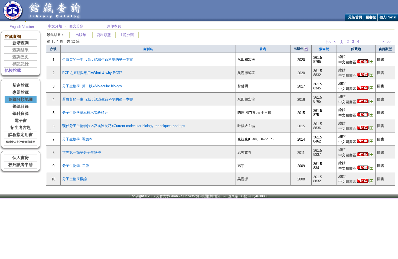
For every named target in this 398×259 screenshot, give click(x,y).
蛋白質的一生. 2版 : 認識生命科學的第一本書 (97, 99)
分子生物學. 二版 (75, 166)
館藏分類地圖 (20, 99)
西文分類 (76, 26)
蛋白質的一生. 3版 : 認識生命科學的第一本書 (97, 59)
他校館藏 (13, 70)
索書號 (324, 49)
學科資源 (20, 113)
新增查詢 (20, 43)
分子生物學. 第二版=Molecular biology (92, 86)
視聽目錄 (20, 106)
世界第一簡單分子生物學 (81, 152)
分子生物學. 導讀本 (77, 139)
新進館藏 (20, 85)
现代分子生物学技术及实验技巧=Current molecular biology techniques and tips (123, 126)
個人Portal (387, 17)
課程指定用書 (20, 134)
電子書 (21, 120)
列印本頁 (114, 26)
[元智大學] (13, 20)
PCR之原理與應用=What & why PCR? (92, 73)
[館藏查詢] (55, 20)
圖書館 (371, 17)
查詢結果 (20, 50)
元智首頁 (355, 17)
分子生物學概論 (74, 179)
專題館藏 (20, 92)
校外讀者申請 (20, 165)
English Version (21, 27)
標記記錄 (20, 64)
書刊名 (148, 49)
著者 (263, 49)
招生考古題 (21, 127)
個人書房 (20, 158)
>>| (389, 42)
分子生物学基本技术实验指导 (85, 113)
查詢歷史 (20, 57)
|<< (328, 42)
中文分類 (55, 26)
